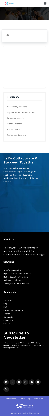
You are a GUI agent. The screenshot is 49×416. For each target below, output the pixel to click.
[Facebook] (19, 382)
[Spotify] (38, 382)
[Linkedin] (6, 382)
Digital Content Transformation (21, 112)
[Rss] (6, 389)
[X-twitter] (12, 382)
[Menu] (45, 3)
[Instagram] (25, 382)
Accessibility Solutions (17, 107)
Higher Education (14, 124)
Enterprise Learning (16, 118)
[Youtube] (31, 382)
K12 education (13, 129)
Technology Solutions (16, 135)
